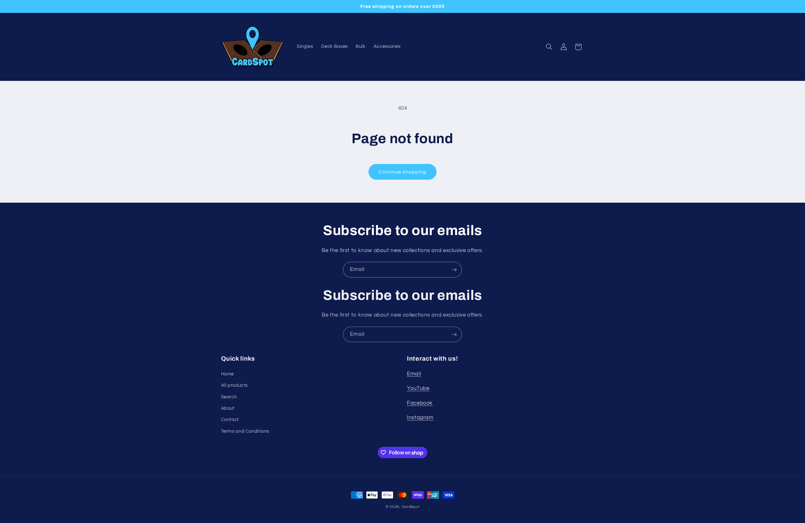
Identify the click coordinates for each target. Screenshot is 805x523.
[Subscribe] (454, 269)
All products (234, 385)
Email (414, 374)
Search (229, 397)
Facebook (420, 403)
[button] (549, 47)
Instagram (420, 417)
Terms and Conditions (245, 431)
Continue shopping (403, 171)
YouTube (418, 388)
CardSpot (411, 507)
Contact (230, 419)
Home (227, 374)
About (228, 408)
